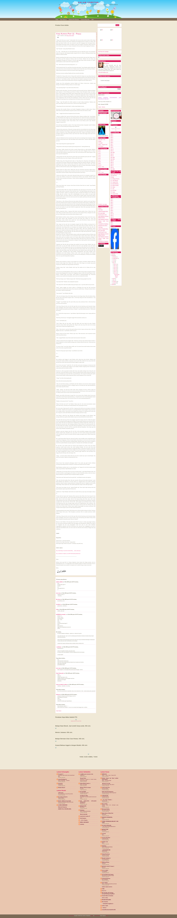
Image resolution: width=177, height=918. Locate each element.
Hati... (103, 834)
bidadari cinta (105, 841)
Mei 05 (115, 273)
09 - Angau (113, 192)
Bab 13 (112, 155)
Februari (114, 281)
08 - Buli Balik (113, 190)
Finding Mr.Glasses (106, 878)
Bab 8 (112, 145)
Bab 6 (112, 142)
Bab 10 (112, 149)
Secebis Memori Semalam (107, 895)
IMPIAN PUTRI (83, 806)
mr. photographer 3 (105, 859)
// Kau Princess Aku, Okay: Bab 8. (108, 784)
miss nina (58, 593)
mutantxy (82, 824)
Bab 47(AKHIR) (105, 879)
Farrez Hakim (105, 882)
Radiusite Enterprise (62, 807)
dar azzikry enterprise (62, 796)
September (115, 258)
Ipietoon (92, 915)
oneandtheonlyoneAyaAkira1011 (109, 909)
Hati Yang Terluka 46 (106, 810)
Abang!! (99, 141)
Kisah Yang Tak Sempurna (107, 791)
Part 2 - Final (100, 172)
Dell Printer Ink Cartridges (103, 51)
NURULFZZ (104, 774)
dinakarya (82, 810)
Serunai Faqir (83, 778)
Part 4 (99, 155)
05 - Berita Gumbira (115, 185)
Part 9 (99, 163)
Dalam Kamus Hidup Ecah (107, 813)
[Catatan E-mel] (57, 37)
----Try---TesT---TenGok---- (107, 799)
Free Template (63, 19)
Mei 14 (115, 268)
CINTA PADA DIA (105, 838)
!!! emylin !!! (60, 774)
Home (57, 19)
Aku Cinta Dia (105, 901)
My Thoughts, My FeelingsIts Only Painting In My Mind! (108, 893)
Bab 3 (112, 137)
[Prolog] (112, 177)
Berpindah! (104, 814)
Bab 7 (112, 144)
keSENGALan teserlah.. (61, 614)
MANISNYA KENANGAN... (107, 817)
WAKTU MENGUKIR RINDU (85, 811)
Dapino (107, 915)
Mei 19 (115, 265)
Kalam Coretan (71, 915)
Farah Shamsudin (60, 673)
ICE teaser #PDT (105, 788)
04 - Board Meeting (114, 183)
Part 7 (99, 160)
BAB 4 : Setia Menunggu (106, 780)
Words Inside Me (83, 814)
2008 (113, 284)
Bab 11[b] (112, 152)
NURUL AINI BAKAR (84, 822)
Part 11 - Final (101, 166)
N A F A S (104, 890)
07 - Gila (112, 188)
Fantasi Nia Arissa (106, 854)
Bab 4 (112, 139)
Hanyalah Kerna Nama (102, 225)
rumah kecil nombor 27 (85, 816)
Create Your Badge (114, 250)
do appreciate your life (84, 792)
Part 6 (99, 158)
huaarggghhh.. (105, 871)
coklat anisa (60, 792)
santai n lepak (105, 905)
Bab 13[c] (113, 159)
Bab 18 (112, 167)
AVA (92, 19)
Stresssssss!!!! (104, 800)
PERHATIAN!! (104, 851)
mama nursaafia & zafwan (61, 684)
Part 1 (99, 150)
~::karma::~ (104, 907)
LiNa (57, 609)
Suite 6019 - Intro (101, 139)
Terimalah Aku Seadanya (103, 223)
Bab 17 (112, 165)
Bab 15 (112, 162)
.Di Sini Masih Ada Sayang (107, 874)
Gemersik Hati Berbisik (74, 19)
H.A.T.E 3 (82, 788)
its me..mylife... (105, 870)
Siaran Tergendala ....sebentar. (64, 780)
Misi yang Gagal (101, 213)
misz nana (58, 668)
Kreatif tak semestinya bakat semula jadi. (65, 802)
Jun (113, 261)
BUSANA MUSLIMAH (106, 899)
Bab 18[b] (113, 169)
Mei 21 (115, 264)
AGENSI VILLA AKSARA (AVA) (64, 808)
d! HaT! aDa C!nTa (106, 787)
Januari (114, 282)
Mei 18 (115, 267)
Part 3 (99, 153)
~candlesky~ (58, 646)
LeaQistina (107, 63)
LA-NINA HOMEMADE (62, 805)
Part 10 (99, 165)
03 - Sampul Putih (114, 182)
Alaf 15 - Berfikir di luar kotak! (64, 800)
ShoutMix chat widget (102, 204)
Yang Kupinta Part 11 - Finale (68, 34)
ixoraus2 (104, 833)
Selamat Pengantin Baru (103, 211)
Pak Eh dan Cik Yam (102, 214)
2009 (113, 255)
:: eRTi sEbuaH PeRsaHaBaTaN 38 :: (109, 826)
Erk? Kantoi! (100, 146)
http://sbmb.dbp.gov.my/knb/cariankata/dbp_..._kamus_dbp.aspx (68, 550)
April (114, 278)
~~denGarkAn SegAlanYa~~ (108, 903)
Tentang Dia (60, 784)
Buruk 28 (103, 867)
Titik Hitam (100, 209)
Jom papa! (100, 142)
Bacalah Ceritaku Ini (106, 858)
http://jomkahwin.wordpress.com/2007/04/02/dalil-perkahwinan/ (68, 553)
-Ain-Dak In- (58, 604)
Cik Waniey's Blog (84, 795)
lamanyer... (104, 863)
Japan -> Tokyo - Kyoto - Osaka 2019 (109, 775)
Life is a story (105, 897)
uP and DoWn (83, 791)
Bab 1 (112, 134)
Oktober (114, 256)
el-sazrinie (60, 783)
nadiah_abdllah (59, 581)
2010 (113, 254)
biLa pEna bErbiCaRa (106, 825)
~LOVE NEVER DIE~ (106, 850)
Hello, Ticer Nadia (83, 784)
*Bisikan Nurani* (61, 787)
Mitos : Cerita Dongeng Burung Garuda (109, 883)
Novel (103, 818)
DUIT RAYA (82, 807)
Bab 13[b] (113, 157)
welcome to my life (106, 783)
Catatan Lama (96, 55)
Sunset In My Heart (106, 837)
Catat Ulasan (58, 710)
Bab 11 (112, 150)
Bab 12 (112, 154)
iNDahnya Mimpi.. (106, 862)
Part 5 (99, 156)
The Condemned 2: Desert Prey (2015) (65, 793)
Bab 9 (112, 147)
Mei (113, 262)
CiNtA (103, 888)
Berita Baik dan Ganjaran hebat (108, 875)
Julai (114, 259)
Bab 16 (112, 164)
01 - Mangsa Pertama (115, 178)
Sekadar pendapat (105, 855)
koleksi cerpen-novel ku (107, 886)
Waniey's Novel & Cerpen (85, 787)
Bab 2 (112, 135)
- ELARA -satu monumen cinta (86, 774)
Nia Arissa (58, 599)
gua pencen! (82, 803)
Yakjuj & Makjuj (61, 798)
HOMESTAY (82, 775)
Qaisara (99, 208)
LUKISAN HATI (105, 795)
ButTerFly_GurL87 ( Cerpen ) (108, 866)
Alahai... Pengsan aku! (102, 144)
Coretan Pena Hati (85, 19)
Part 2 (99, 151)
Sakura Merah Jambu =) (85, 783)
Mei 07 (115, 271)
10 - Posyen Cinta (114, 193)
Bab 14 (112, 160)
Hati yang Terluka (105, 809)
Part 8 (99, 161)
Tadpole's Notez (97, 915)
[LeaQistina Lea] (115, 248)
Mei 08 (115, 270)
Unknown (58, 694)
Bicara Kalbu (104, 803)
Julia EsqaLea (83, 818)
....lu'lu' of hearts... (84, 820)
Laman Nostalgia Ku (62, 779)
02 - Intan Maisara (114, 180)
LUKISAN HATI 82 (105, 796)
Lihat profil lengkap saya (103, 72)
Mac (114, 280)
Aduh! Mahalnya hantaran (103, 219)
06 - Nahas (113, 187)
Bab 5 (112, 140)
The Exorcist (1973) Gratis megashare (109, 792)
